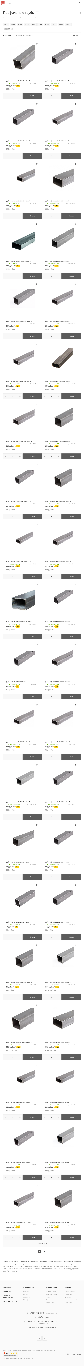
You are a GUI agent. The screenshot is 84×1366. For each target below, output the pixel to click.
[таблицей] (80, 35)
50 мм (40, 24)
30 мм (27, 24)
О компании (28, 1287)
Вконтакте (39, 1338)
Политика (49, 1300)
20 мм (13, 24)
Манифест (26, 1300)
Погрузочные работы (72, 1300)
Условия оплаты (51, 1291)
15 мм (6, 24)
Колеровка (68, 1303)
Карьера (26, 1291)
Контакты (7, 1287)
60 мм (47, 24)
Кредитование (70, 1291)
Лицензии (26, 1297)
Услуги (68, 1287)
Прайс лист (8, 1291)
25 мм (20, 24)
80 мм (61, 24)
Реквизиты (49, 1297)
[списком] (77, 35)
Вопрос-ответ (50, 1303)
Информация (51, 1287)
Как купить (69, 1294)
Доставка (68, 1297)
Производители (10, 1301)
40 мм (33, 24)
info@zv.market (43, 1317)
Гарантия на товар (51, 1294)
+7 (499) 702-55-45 (37, 1313)
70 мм (54, 24)
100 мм (68, 24)
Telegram (44, 1338)
